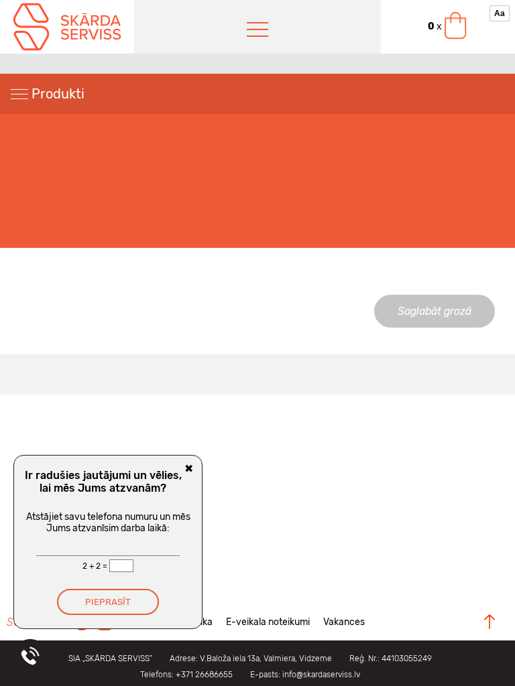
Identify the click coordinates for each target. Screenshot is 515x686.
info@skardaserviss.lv (321, 674)
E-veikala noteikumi (268, 622)
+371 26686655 (204, 674)
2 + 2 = (95, 566)
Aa (499, 13)
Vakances (344, 622)
